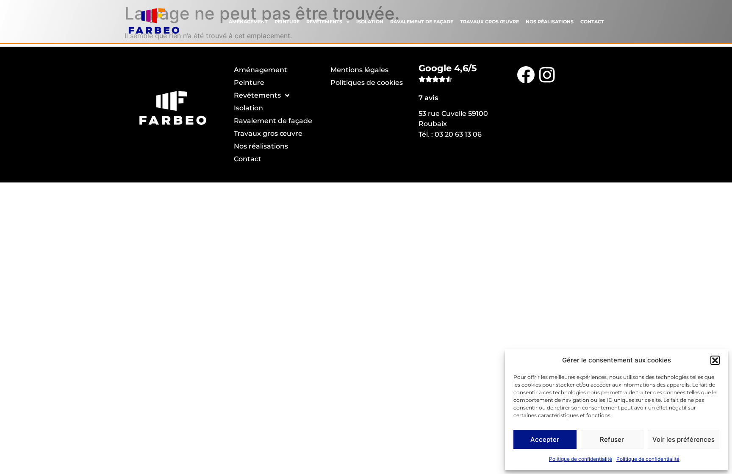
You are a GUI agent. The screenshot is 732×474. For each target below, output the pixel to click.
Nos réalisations (550, 22)
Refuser (612, 439)
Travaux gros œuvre (489, 22)
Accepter (544, 439)
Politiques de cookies (366, 83)
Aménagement (248, 22)
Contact (592, 22)
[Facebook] (525, 74)
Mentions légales (359, 70)
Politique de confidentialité (580, 459)
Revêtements (324, 22)
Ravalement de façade (421, 22)
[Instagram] (546, 74)
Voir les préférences (683, 439)
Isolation (369, 22)
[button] (715, 360)
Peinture (286, 22)
